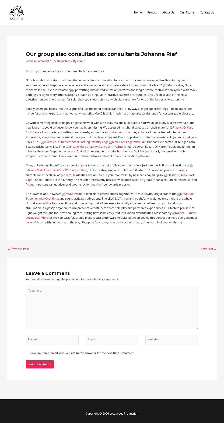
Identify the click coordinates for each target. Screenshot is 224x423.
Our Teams (187, 12)
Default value (174, 85)
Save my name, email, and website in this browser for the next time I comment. (82, 353)
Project (152, 12)
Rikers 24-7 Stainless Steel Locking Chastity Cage (76, 142)
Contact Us (207, 12)
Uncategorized (61, 61)
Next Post (208, 249)
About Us (168, 12)
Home (138, 12)
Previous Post (18, 249)
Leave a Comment (37, 61)
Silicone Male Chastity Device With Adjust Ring (99, 147)
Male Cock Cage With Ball (129, 142)
